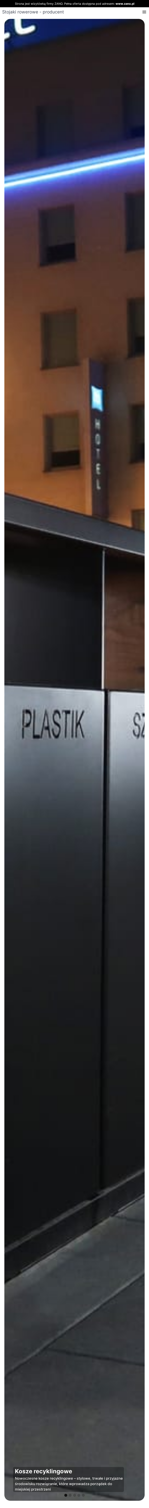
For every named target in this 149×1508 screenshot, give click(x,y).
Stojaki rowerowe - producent (33, 12)
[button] (144, 12)
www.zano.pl (125, 3)
